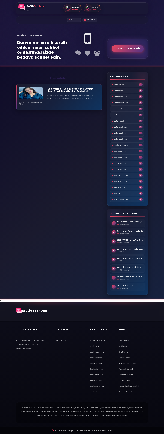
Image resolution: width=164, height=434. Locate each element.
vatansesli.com (120, 139)
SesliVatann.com (125, 285)
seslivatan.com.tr (121, 157)
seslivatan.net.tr (121, 163)
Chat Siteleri (124, 352)
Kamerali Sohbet (126, 369)
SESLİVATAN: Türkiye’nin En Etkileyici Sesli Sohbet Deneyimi (130, 240)
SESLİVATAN (90, 20)
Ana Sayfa (75, 20)
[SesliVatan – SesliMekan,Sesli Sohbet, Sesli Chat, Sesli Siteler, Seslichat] (31, 93)
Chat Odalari (124, 380)
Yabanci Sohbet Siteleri (129, 386)
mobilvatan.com (121, 109)
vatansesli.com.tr (121, 97)
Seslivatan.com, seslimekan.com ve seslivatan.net (130, 258)
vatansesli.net (120, 133)
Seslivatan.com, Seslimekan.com (130, 249)
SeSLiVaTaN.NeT (35, 311)
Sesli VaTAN (119, 85)
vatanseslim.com (121, 127)
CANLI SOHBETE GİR (128, 48)
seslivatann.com (121, 181)
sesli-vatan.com (121, 175)
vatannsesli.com (121, 103)
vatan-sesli (119, 121)
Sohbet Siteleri (125, 340)
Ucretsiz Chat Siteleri (127, 363)
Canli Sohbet (124, 357)
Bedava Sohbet (125, 392)
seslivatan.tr (119, 187)
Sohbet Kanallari (126, 375)
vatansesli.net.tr (121, 91)
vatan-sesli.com (121, 199)
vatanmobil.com (121, 115)
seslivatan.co (120, 169)
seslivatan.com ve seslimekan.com (130, 276)
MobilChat (123, 346)
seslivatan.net (120, 151)
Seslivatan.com (121, 145)
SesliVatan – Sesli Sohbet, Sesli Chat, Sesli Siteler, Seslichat (130, 222)
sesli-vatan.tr (120, 193)
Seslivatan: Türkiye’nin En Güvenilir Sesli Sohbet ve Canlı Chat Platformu (130, 231)
